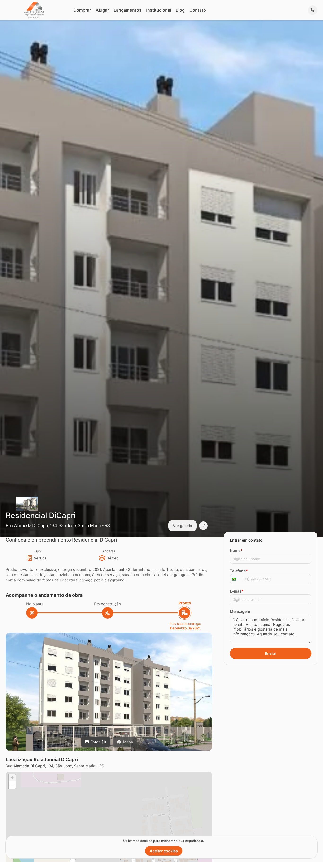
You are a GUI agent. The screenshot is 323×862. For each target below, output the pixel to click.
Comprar (82, 10)
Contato (197, 10)
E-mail (236, 591)
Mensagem (240, 611)
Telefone (239, 570)
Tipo (37, 551)
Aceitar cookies (164, 851)
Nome (236, 550)
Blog (180, 10)
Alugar (102, 10)
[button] (109, 701)
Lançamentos (127, 10)
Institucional (158, 10)
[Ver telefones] (312, 10)
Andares (108, 551)
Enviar (270, 653)
